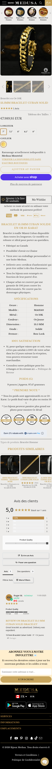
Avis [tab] (6, 571)
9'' (33, 131)
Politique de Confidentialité (26, 760)
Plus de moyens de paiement (26, 184)
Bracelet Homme (29, 442)
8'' (18, 131)
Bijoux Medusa (18, 747)
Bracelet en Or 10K (11, 98)
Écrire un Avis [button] (27, 555)
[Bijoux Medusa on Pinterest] (21, 738)
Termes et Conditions (26, 755)
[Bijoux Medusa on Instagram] (26, 738)
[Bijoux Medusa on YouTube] (16, 738)
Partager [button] (12, 638)
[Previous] (3, 51)
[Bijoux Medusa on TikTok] (36, 738)
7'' (3, 131)
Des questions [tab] (23, 571)
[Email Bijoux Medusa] (40, 738)
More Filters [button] (24, 580)
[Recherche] (41, 3)
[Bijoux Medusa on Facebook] (11, 738)
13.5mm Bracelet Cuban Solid (18, 635)
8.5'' (26, 131)
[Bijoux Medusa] (26, 3)
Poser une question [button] (27, 562)
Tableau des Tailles (38, 114)
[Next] (49, 51)
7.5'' (11, 131)
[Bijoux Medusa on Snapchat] (32, 738)
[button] (44, 761)
